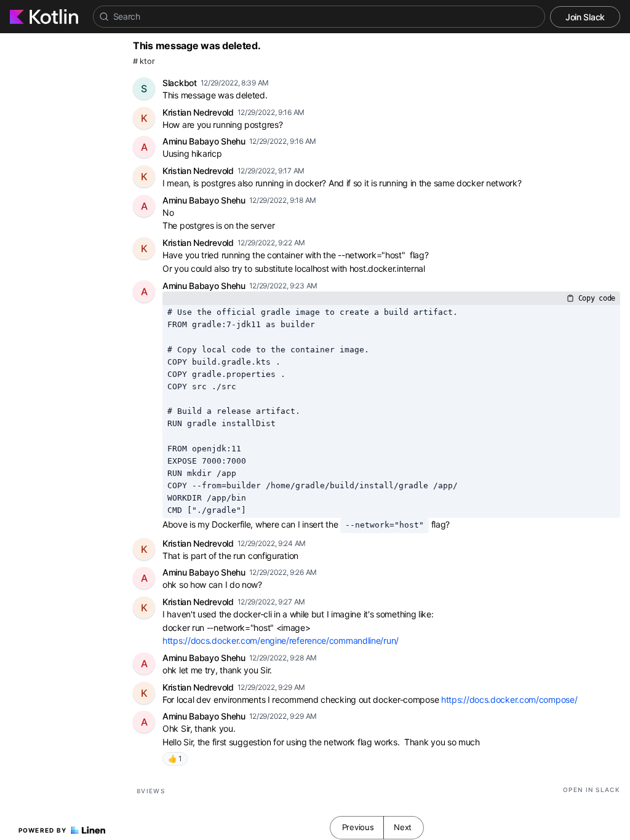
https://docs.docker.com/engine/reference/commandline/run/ (280, 640)
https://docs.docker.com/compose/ (509, 699)
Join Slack (585, 17)
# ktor (143, 61)
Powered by (42, 830)
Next (403, 827)
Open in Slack (591, 789)
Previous (358, 827)
